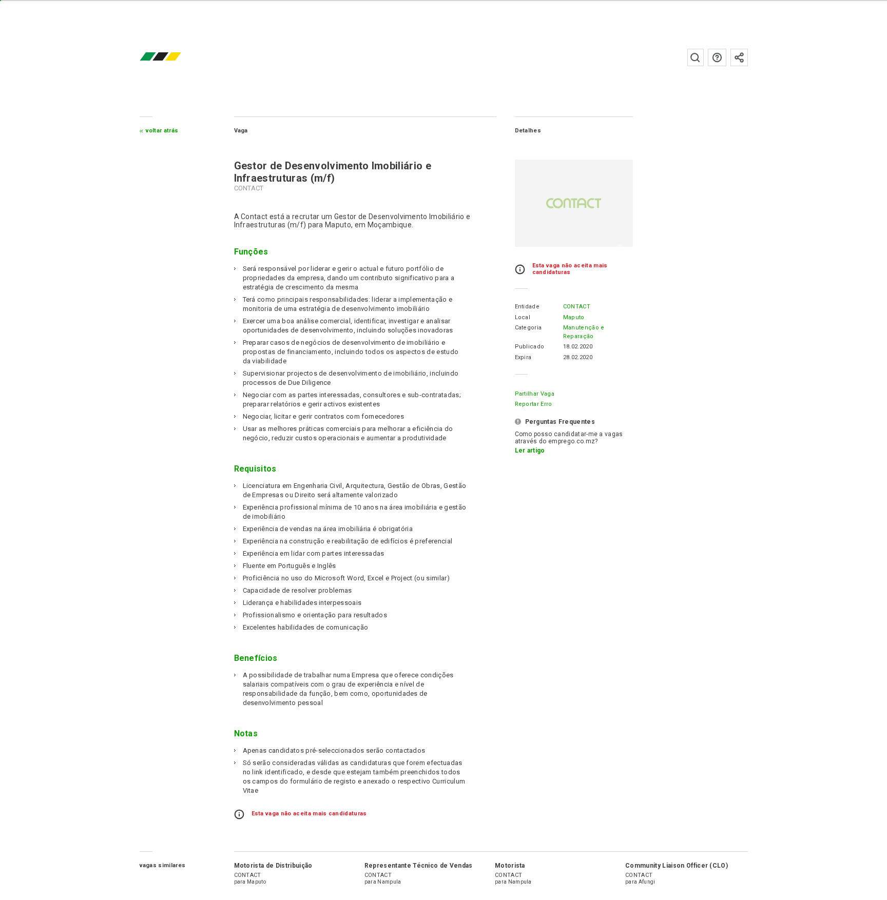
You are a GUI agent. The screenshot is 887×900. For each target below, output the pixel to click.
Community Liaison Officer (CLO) (676, 865)
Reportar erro (533, 404)
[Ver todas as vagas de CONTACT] (574, 203)
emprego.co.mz (175, 57)
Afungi (647, 882)
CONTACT (576, 306)
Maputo (574, 317)
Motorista (510, 865)
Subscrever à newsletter (739, 57)
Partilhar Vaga (534, 393)
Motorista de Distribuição (273, 865)
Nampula (389, 882)
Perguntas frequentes (717, 57)
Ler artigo (530, 450)
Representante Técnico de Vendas (418, 865)
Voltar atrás (162, 130)
